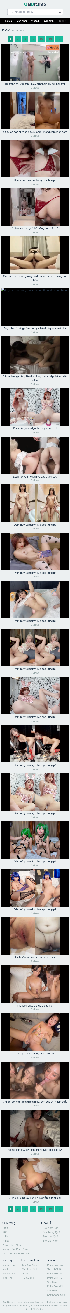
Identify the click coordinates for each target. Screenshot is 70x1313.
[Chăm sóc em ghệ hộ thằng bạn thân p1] (35, 206)
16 (50, 38)
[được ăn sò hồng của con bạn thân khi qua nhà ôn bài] (35, 307)
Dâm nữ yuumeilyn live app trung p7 (35, 620)
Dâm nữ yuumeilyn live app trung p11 (35, 428)
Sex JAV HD (54, 1269)
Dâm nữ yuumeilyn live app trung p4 (35, 765)
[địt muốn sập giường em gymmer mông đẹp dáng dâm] (35, 110)
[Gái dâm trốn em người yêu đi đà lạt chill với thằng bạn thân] (35, 255)
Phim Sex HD (54, 1277)
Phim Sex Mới (55, 1286)
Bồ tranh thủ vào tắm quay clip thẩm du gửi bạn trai (35, 83)
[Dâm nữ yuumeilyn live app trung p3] (35, 792)
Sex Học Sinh (30, 1269)
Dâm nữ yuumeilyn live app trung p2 (35, 861)
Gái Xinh (49, 21)
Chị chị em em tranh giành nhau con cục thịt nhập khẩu (35, 1101)
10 (41, 38)
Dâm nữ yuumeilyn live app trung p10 (35, 476)
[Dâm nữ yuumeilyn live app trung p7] (35, 599)
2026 (6, 1227)
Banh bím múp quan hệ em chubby (35, 957)
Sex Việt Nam (50, 1240)
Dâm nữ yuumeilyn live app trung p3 (35, 813)
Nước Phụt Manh (12, 1245)
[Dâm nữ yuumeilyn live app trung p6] (35, 647)
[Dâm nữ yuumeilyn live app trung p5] (35, 695)
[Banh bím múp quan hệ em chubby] (35, 936)
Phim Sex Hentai (56, 1273)
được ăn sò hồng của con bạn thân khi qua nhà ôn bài (35, 328)
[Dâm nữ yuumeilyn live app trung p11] (35, 407)
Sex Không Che (56, 1294)
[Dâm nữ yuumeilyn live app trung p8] (35, 551)
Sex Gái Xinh (29, 1264)
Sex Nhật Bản (50, 1227)
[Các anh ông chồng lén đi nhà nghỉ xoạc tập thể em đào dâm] (35, 355)
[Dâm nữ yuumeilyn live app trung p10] (35, 455)
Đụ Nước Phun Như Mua (17, 1253)
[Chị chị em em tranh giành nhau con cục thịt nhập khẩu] (35, 1080)
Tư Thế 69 (9, 1273)
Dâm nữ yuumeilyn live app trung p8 (35, 572)
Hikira (6, 1236)
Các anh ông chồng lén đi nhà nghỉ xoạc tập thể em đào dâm (35, 378)
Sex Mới (52, 1282)
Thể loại (8, 21)
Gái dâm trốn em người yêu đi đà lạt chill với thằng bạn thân (35, 278)
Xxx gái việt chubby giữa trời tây (35, 1053)
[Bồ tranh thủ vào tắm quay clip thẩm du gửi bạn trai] (35, 62)
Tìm (58, 12)
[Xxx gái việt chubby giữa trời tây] (35, 1032)
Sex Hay (52, 1290)
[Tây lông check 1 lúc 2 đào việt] (35, 984)
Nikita (6, 1240)
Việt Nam (22, 21)
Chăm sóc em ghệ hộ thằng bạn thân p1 (35, 228)
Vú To (6, 1269)
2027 (6, 1232)
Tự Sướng (28, 1277)
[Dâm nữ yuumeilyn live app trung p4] (35, 743)
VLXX (25, 1273)
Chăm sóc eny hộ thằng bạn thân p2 (35, 180)
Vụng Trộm (9, 1264)
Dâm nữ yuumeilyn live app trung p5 (35, 716)
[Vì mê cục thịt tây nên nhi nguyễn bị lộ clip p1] (35, 1176)
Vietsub (35, 21)
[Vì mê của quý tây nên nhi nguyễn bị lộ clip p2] (35, 1128)
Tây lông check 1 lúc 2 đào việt (35, 1005)
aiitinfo (35, 4)
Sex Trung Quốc (52, 1232)
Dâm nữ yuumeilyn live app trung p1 (35, 909)
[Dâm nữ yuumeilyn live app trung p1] (35, 888)
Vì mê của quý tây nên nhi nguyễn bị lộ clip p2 (35, 1149)
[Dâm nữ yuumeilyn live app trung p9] (35, 503)
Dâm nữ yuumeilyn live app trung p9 (35, 524)
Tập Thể (8, 1277)
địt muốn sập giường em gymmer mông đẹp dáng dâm (35, 131)
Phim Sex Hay (55, 1264)
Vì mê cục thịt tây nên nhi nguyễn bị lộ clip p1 (35, 1197)
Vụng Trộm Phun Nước (16, 1249)
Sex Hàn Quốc (51, 1236)
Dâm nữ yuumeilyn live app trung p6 (35, 668)
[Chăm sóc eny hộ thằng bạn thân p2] (35, 158)
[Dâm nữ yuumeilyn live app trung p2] (35, 840)
